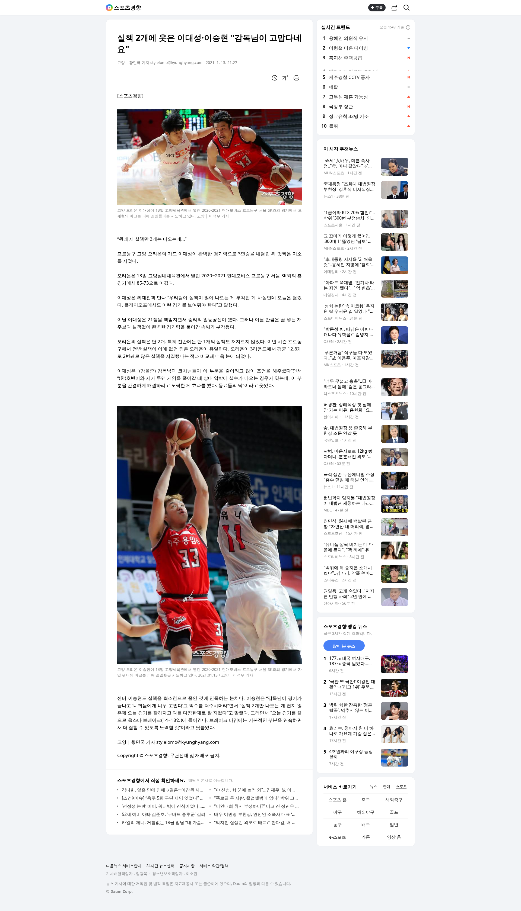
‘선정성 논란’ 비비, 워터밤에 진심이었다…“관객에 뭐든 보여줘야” (164, 806)
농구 (337, 825)
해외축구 (394, 800)
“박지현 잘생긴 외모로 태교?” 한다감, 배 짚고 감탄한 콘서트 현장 (256, 822)
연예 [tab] (386, 786)
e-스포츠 (337, 837)
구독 (379, 7)
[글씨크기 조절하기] (285, 77)
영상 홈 (394, 837)
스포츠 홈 (337, 800)
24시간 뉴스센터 (160, 865)
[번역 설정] (274, 77)
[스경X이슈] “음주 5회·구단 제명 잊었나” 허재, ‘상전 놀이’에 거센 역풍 (164, 798)
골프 (394, 812)
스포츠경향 (127, 7)
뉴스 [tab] (373, 786)
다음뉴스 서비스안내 (123, 865)
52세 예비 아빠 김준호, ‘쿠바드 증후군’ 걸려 (163, 814)
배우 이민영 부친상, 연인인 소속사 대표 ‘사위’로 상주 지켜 (256, 814)
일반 (394, 825)
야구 (337, 812)
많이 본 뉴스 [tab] (344, 646)
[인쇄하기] (296, 77)
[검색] (408, 7)
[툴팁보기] (408, 27)
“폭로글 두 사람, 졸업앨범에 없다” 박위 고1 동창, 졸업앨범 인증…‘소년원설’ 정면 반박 (256, 798)
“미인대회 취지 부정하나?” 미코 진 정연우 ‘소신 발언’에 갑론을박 (256, 806)
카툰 (365, 837)
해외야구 (365, 812)
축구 (365, 800)
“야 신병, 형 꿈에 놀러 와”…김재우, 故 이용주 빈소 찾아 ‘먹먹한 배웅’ (256, 790)
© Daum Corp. (119, 891)
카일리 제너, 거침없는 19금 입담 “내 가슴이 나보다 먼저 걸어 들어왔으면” (164, 822)
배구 (365, 825)
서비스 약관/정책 (213, 865)
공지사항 (187, 865)
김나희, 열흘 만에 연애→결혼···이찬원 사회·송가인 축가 (164, 790)
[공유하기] (394, 7)
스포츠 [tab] (401, 786)
